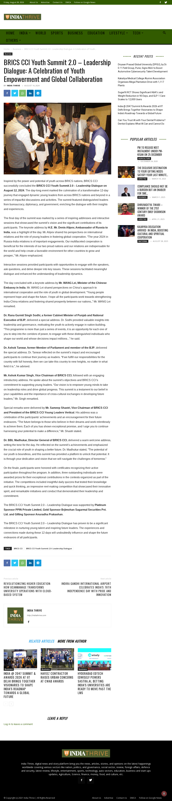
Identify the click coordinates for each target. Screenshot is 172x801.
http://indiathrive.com (36, 615)
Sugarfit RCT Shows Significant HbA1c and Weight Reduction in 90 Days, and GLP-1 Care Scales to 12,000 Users (141, 96)
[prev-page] (6, 704)
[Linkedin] (30, 93)
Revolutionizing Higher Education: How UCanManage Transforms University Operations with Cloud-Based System (28, 589)
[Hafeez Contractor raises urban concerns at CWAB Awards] (57, 659)
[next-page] (11, 704)
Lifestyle (117, 32)
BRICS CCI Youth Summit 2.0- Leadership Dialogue (49, 548)
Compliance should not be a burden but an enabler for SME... (152, 189)
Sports (57, 32)
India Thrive (13, 85)
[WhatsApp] (22, 93)
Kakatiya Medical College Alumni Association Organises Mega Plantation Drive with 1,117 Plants (141, 82)
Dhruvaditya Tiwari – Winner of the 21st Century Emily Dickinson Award (151, 210)
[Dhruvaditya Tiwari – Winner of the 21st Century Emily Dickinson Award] (126, 209)
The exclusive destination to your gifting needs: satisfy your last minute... (152, 171)
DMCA (68, 2)
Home (10, 32)
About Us (34, 2)
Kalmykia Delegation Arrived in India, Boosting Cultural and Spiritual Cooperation (152, 232)
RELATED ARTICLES (41, 641)
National (142, 241)
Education (96, 32)
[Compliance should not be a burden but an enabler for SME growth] (126, 190)
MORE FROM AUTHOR (71, 641)
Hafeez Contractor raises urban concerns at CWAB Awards (57, 677)
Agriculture (144, 158)
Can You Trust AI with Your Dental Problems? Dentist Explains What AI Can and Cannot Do (141, 122)
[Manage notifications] (164, 793)
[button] (164, 33)
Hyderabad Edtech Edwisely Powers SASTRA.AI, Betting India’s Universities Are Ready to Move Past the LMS (94, 683)
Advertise (45, 2)
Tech (137, 32)
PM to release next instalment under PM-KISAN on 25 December (150, 151)
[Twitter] (165, 2)
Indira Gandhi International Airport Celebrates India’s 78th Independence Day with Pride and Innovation (86, 589)
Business (75, 32)
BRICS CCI (18, 548)
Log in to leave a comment (18, 724)
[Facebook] (160, 2)
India (23, 32)
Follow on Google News (84, 2)
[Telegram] (38, 93)
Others (12, 40)
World (40, 32)
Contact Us (57, 2)
